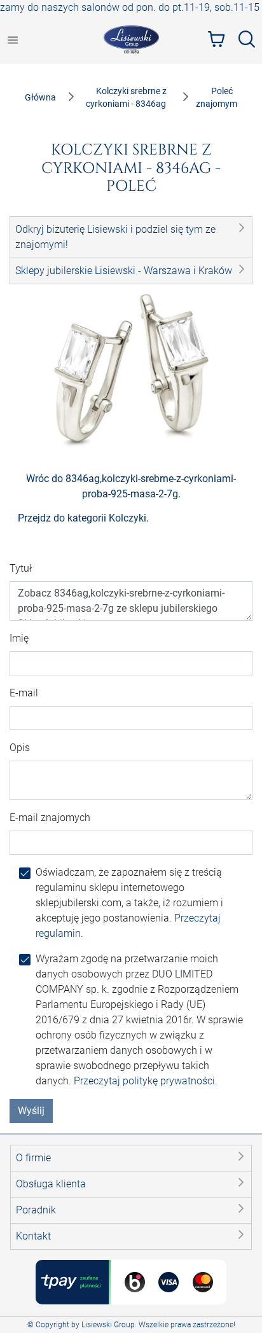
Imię (19, 638)
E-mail (24, 693)
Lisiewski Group (108, 1324)
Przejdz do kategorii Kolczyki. (83, 518)
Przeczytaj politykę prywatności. (145, 1081)
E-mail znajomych (50, 818)
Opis (20, 748)
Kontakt (33, 1236)
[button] (131, 237)
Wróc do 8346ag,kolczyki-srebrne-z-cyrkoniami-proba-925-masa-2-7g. (131, 486)
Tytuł (21, 568)
